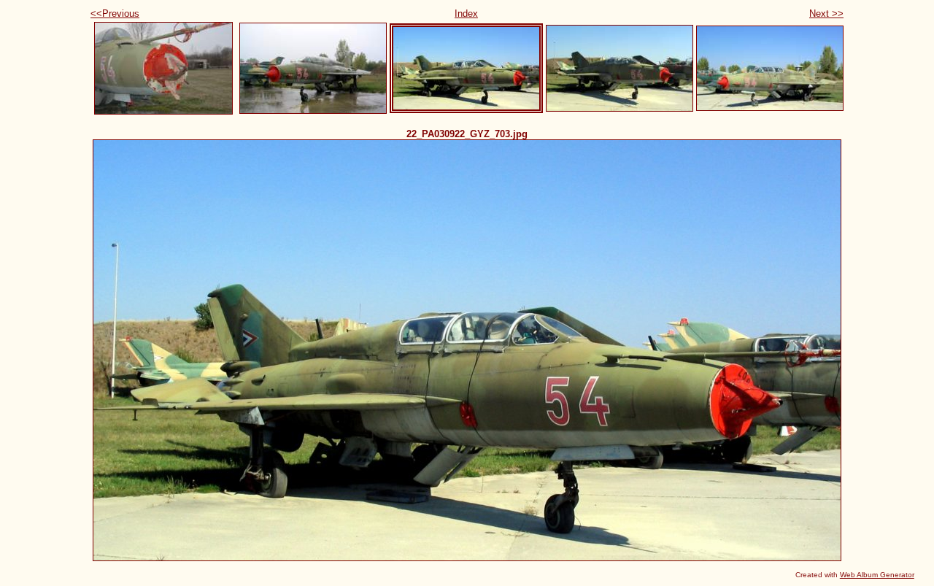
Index (466, 13)
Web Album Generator (877, 575)
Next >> (826, 13)
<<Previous (114, 13)
